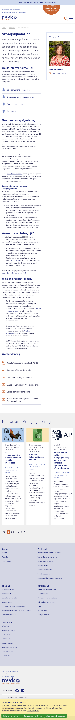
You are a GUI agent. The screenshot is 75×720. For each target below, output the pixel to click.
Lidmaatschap (7, 643)
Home (4, 28)
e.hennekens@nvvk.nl (59, 73)
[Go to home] (9, 18)
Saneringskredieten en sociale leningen (16, 610)
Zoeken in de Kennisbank (47, 589)
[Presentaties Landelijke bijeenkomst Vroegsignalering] (21, 399)
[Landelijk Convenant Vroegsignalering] (21, 384)
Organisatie (6, 634)
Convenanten (43, 593)
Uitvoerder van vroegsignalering (20, 97)
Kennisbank (43, 585)
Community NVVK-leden (49, 2)
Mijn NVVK (23, 2)
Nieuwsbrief (6, 561)
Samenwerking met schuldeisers (50, 578)
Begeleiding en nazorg (46, 561)
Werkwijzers (42, 610)
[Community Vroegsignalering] (21, 377)
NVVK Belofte (16, 260)
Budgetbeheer (43, 565)
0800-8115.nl (51, 10)
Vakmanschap (7, 602)
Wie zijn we (6, 626)
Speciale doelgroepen (45, 574)
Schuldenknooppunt (9, 615)
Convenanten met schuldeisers (13, 606)
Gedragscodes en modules (47, 598)
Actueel (5, 549)
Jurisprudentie (43, 615)
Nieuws (4, 553)
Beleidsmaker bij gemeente (18, 90)
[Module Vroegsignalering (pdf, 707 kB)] (21, 363)
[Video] (22, 690)
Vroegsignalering (8, 589)
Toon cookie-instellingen (33, 716)
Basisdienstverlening (9, 598)
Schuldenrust (7, 593)
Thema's (12, 28)
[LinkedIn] (17, 690)
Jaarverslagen (7, 651)
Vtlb (39, 606)
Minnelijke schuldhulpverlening (49, 553)
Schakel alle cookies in (11, 716)
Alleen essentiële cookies (55, 716)
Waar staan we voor (9, 630)
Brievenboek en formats (46, 602)
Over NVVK (7, 622)
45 (21, 532)
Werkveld (42, 549)
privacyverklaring (32, 711)
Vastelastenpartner (15, 104)
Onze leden (6, 639)
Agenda (5, 557)
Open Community (34, 2)
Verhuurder (11, 111)
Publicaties (6, 655)
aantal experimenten (14, 174)
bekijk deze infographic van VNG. (14, 273)
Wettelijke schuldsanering (47, 557)
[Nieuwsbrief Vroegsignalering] (21, 370)
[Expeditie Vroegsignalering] (21, 391)
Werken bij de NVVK (9, 647)
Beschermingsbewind (46, 569)
